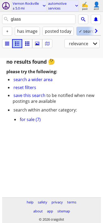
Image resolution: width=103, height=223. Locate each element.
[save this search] (96, 19)
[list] (7, 43)
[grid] (27, 43)
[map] (47, 43)
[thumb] (17, 43)
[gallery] (37, 43)
